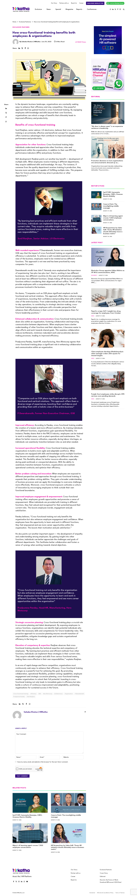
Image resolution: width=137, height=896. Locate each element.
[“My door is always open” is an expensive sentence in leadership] (107, 113)
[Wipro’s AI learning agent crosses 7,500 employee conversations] (30, 833)
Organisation (69, 693)
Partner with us (64, 3)
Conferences (92, 9)
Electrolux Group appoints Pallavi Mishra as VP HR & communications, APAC (107, 271)
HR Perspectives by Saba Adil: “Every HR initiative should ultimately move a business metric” (67, 847)
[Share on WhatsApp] (28, 48)
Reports (79, 9)
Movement (94, 275)
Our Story (54, 3)
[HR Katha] (21, 9)
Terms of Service (119, 892)
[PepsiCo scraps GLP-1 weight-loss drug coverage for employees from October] (107, 297)
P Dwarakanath (79, 693)
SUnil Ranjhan (31, 696)
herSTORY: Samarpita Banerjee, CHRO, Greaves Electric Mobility (27, 816)
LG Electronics (58, 693)
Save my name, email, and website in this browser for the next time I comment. (42, 762)
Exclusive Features (21, 27)
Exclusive (38, 9)
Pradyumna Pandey (19, 696)
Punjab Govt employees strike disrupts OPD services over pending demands (107, 395)
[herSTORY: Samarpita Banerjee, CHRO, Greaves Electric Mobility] (30, 803)
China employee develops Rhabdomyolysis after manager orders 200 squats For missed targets (107, 353)
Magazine (69, 9)
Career (81, 3)
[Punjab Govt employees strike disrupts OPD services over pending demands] (107, 380)
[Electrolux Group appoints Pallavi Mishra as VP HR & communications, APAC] (107, 257)
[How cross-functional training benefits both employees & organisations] (49, 76)
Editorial (102, 876)
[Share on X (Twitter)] (22, 48)
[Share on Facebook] (25, 48)
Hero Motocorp (47, 693)
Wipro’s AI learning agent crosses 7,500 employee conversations (28, 846)
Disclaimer (92, 892)
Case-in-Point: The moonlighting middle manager (66, 816)
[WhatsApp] (6, 121)
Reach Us (74, 3)
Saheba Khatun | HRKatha (31, 41)
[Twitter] (6, 113)
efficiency (33, 693)
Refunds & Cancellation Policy (105, 892)
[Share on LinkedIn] (19, 48)
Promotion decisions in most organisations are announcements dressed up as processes (107, 162)
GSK (40, 693)
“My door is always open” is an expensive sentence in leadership (107, 127)
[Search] (123, 9)
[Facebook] (6, 117)
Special (58, 9)
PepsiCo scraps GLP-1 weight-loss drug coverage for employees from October (106, 312)
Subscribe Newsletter (95, 3)
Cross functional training (21, 693)
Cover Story (104, 873)
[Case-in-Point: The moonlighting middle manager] (68, 803)
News (49, 9)
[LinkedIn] (6, 108)
